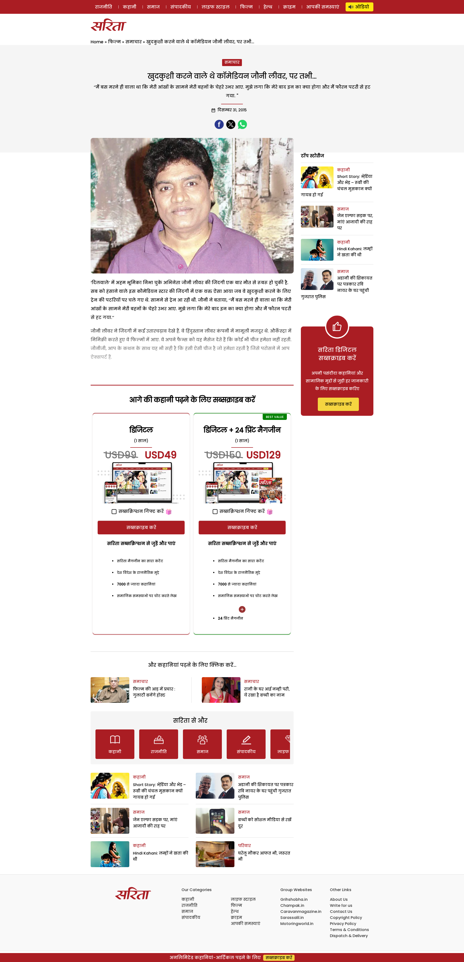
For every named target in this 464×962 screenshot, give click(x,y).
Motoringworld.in (296, 923)
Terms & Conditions (349, 929)
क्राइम (289, 7)
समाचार (133, 42)
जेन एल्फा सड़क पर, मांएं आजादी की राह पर (355, 222)
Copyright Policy (346, 917)
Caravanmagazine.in (300, 911)
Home (97, 42)
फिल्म (246, 7)
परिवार (244, 845)
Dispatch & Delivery (349, 936)
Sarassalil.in (292, 917)
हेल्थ (267, 7)
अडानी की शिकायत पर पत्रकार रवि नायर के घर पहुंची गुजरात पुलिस (265, 791)
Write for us (341, 905)
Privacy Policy (343, 923)
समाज (153, 7)
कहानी (129, 7)
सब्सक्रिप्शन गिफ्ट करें (140, 511)
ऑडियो (362, 7)
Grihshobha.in (294, 899)
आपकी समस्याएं (322, 7)
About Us (339, 899)
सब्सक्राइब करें (141, 527)
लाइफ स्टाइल (216, 7)
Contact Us (341, 911)
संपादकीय (180, 7)
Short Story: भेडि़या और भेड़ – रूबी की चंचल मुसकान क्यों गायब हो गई (159, 791)
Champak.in (292, 905)
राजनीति (103, 7)
